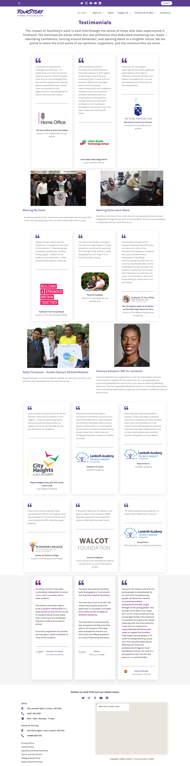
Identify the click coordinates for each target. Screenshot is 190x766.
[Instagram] (86, 3)
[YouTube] (95, 3)
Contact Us (165, 12)
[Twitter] (82, 3)
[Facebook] (91, 3)
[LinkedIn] (100, 3)
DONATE (166, 3)
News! (110, 12)
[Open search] (19, 3)
